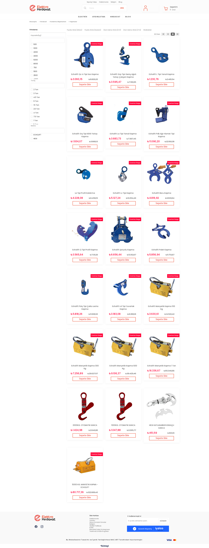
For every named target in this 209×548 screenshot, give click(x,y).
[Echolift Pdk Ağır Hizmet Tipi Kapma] (161, 114)
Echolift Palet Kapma (161, 249)
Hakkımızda (103, 2)
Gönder (163, 521)
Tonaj (33, 80)
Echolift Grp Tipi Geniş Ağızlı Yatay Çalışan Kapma (123, 75)
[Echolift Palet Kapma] (161, 230)
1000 (35, 48)
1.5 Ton (36, 105)
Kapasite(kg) (36, 35)
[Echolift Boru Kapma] (161, 174)
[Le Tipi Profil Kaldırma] (85, 174)
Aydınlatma (98, 16)
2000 (36, 52)
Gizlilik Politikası (95, 526)
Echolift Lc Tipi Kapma (123, 193)
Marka (33, 126)
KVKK (91, 527)
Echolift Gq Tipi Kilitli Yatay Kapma (84, 135)
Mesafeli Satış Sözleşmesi (100, 529)
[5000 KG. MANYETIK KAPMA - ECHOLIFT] (85, 465)
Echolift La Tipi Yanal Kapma (123, 133)
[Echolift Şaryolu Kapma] (123, 230)
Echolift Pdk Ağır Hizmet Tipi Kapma (161, 135)
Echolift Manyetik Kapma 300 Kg (85, 367)
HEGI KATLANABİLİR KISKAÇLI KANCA (161, 426)
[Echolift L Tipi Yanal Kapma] (161, 55)
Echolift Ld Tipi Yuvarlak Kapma (123, 307)
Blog (120, 2)
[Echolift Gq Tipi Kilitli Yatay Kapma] (85, 114)
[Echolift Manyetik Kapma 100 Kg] (161, 287)
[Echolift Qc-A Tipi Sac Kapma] (85, 55)
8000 (36, 64)
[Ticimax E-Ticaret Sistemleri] (104, 546)
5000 (36, 60)
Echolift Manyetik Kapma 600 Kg (123, 367)
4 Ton (36, 113)
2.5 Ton (37, 109)
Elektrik (82, 16)
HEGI (35, 138)
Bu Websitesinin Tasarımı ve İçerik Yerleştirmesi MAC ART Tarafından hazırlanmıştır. (104, 540)
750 (35, 67)
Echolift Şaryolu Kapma (123, 249)
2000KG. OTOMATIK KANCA (85, 425)
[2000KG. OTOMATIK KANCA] (85, 406)
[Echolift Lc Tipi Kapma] (123, 174)
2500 (36, 75)
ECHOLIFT (37, 135)
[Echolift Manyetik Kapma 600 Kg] (123, 346)
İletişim (113, 2)
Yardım (92, 520)
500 (35, 44)
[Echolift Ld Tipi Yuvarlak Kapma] (123, 287)
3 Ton (36, 93)
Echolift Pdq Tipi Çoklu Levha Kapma (84, 307)
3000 (36, 56)
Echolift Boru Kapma (161, 193)
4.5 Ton (37, 97)
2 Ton (36, 89)
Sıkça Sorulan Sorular (98, 522)
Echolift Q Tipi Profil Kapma (85, 249)
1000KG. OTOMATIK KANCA (123, 425)
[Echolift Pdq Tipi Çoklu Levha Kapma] (85, 287)
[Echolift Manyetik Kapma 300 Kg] (85, 346)
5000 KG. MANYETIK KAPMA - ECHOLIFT (85, 486)
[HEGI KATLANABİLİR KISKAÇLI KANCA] (161, 406)
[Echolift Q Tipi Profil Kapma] (85, 230)
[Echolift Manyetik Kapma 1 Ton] (161, 346)
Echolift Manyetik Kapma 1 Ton (161, 365)
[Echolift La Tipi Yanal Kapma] (123, 114)
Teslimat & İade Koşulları (99, 531)
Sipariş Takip (92, 2)
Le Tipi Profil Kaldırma (85, 193)
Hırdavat (115, 16)
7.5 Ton (37, 116)
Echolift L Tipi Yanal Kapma (161, 74)
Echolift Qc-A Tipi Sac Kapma (85, 74)
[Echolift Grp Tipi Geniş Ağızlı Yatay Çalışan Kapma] (123, 55)
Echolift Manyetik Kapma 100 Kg (161, 307)
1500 (35, 71)
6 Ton (36, 101)
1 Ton (36, 120)
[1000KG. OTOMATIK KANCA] (123, 406)
